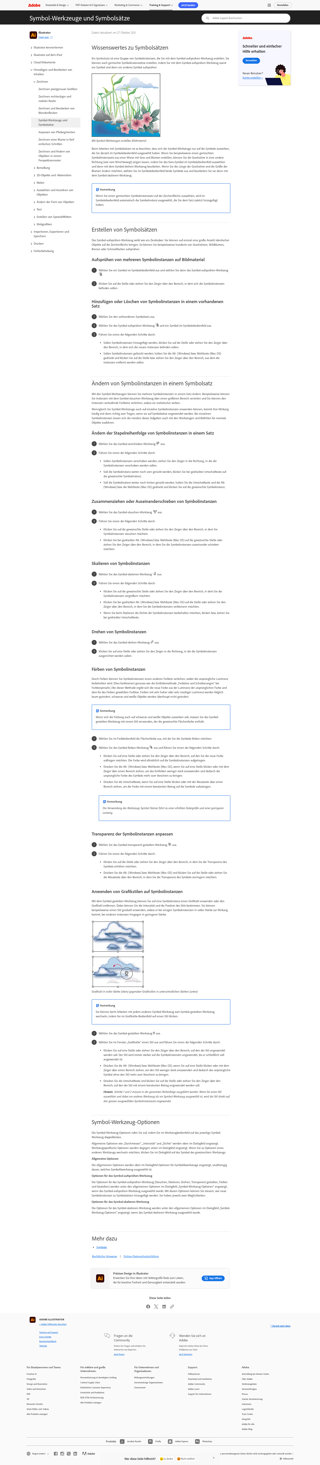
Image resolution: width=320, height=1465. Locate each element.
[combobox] (245, 18)
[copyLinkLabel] (172, 1308)
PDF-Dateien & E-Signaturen (90, 5)
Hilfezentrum (194, 1374)
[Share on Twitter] (156, 1308)
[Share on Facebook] (148, 1308)
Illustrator (45, 32)
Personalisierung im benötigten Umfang (98, 1377)
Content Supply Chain (90, 1382)
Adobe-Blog (247, 1429)
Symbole (101, 1247)
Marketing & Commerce (127, 5)
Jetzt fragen (119, 1354)
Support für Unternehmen (199, 1394)
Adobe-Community (196, 1384)
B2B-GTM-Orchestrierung (92, 1397)
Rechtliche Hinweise (104, 1256)
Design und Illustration (37, 1384)
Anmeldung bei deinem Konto (255, 1374)
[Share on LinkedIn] (164, 1308)
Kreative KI (32, 1374)
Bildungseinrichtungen (144, 1377)
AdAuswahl (288, 1458)
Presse (245, 1394)
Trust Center (247, 1414)
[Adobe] (34, 5)
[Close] (214, 1458)
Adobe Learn (193, 1389)
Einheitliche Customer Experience (95, 1387)
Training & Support (159, 5)
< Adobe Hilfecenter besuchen (52, 1324)
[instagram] (62, 1454)
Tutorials (43, 1345)
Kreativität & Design (56, 5)
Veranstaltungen (249, 1389)
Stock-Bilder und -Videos (38, 1409)
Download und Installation (200, 1379)
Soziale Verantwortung (252, 1399)
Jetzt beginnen (185, 1354)
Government (140, 1387)
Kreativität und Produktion (92, 1392)
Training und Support (48, 1332)
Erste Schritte (45, 1337)
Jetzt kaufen (188, 5)
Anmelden (283, 5)
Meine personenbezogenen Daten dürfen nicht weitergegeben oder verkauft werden (253, 1453)
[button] (269, 5)
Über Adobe (247, 1379)
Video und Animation (36, 1389)
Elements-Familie (35, 1404)
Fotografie (31, 1379)
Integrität (246, 1419)
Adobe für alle (248, 1424)
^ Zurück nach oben (280, 1326)
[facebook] (56, 1454)
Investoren (246, 1404)
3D (28, 1399)
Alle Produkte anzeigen (37, 1414)
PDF (28, 1394)
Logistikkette (248, 1409)
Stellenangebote (249, 1384)
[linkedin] (75, 1454)
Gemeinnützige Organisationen (148, 1382)
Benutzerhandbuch (47, 1341)
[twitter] (69, 1454)
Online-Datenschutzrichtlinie (141, 1256)
